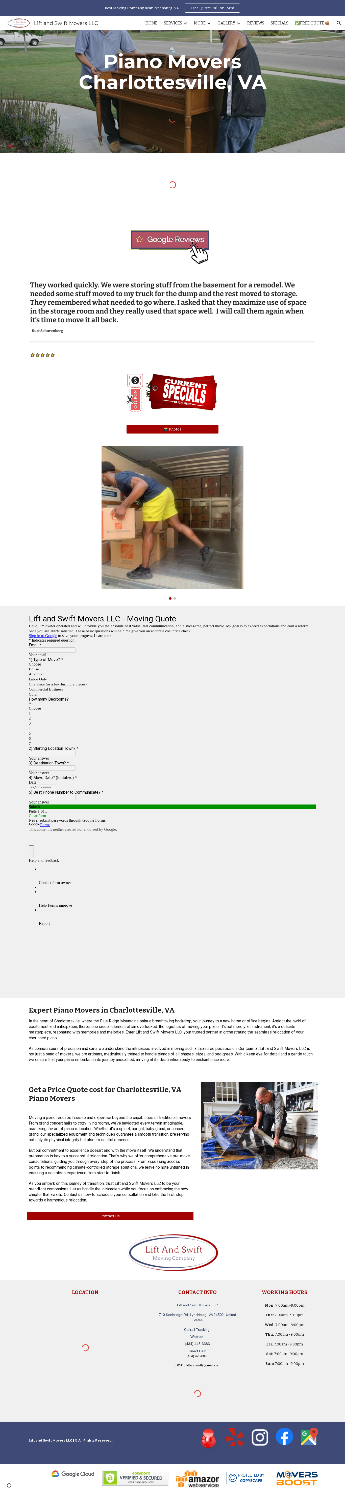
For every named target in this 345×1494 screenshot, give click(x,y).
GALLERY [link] (226, 23)
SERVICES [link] (173, 23)
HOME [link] (151, 23)
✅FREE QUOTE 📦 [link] (312, 23)
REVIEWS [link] (255, 23)
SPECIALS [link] (279, 23)
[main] (172, 71)
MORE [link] (200, 23)
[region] (172, 8)
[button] (339, 23)
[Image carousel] (172, 523)
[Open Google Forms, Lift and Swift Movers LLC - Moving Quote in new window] (308, 618)
